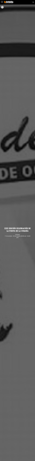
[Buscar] (33, 2)
